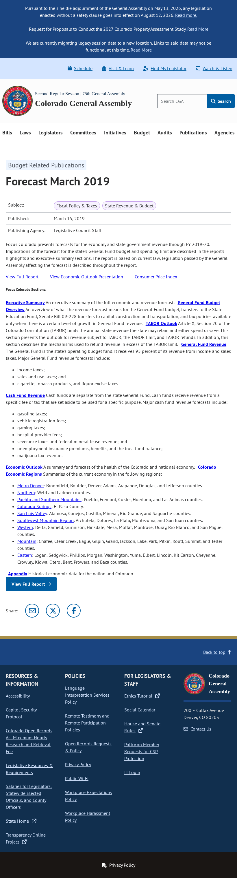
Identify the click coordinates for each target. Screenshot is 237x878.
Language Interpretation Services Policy (87, 695)
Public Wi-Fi (76, 778)
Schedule (83, 68)
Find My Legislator (168, 68)
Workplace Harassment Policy (87, 816)
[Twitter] (53, 611)
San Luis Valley (32, 513)
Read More (197, 29)
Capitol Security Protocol (21, 713)
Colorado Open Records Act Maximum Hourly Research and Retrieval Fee (29, 741)
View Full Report (22, 277)
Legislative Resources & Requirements (29, 768)
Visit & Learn (121, 68)
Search (223, 101)
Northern (26, 492)
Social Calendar (139, 710)
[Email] (32, 611)
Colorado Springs (34, 506)
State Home (17, 821)
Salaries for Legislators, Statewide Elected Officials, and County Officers (29, 796)
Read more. (186, 15)
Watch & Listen (217, 68)
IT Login (132, 772)
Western (25, 527)
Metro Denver (30, 485)
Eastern (24, 555)
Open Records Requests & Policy (88, 747)
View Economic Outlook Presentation (86, 277)
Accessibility (18, 696)
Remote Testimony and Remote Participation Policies (87, 723)
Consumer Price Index (156, 277)
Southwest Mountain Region (45, 520)
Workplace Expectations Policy (88, 795)
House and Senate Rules (142, 727)
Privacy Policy (78, 764)
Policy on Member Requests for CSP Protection (141, 751)
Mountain (26, 541)
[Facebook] (74, 611)
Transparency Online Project (26, 838)
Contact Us (200, 729)
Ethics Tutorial (138, 696)
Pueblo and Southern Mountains (49, 499)
